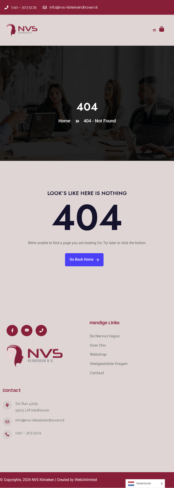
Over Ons (98, 345)
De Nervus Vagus (105, 336)
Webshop (98, 354)
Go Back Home (82, 259)
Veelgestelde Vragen (109, 364)
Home (65, 121)
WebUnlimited (86, 480)
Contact (97, 373)
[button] (154, 30)
